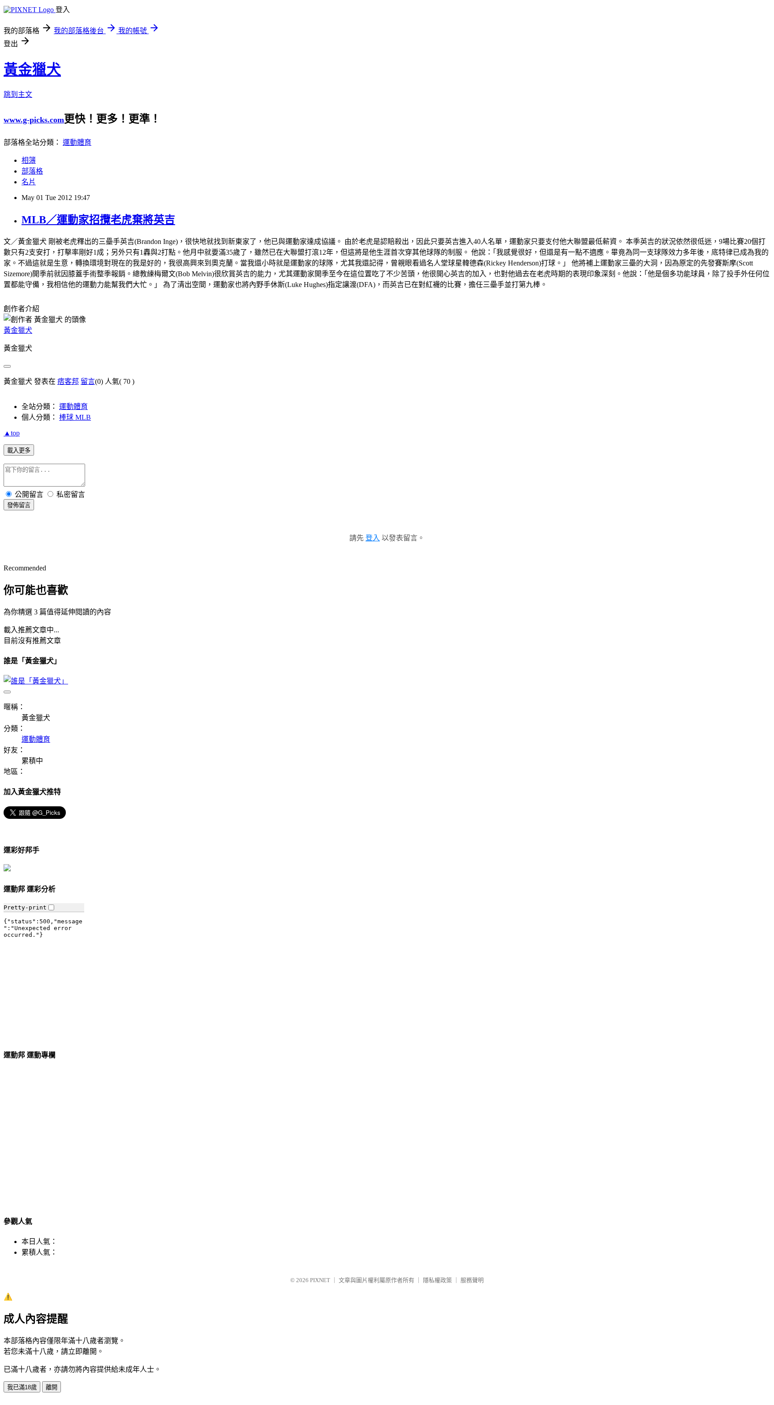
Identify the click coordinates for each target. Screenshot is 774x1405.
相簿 (29, 160)
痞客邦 (68, 381)
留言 (88, 381)
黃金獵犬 (32, 69)
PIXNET (320, 1280)
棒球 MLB (75, 417)
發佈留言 (18, 505)
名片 (29, 182)
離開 (51, 1387)
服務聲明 (472, 1280)
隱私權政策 (437, 1280)
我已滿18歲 (22, 1387)
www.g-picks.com (34, 119)
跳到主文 (18, 94)
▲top (12, 433)
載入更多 (18, 450)
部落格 (32, 171)
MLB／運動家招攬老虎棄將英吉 (98, 220)
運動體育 (77, 142)
